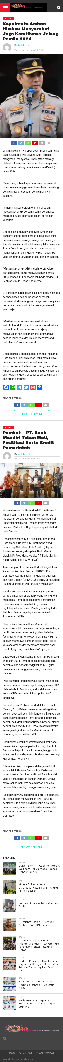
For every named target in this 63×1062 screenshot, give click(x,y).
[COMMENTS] (49, 142)
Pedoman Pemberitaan (45, 1053)
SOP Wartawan (25, 1053)
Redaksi (22, 45)
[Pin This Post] (35, 142)
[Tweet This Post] (20, 142)
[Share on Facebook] (14, 142)
